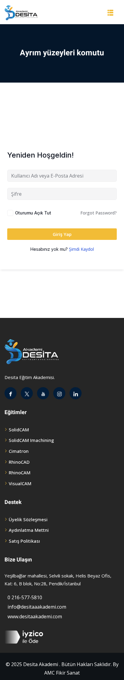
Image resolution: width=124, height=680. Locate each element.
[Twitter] (27, 393)
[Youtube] (43, 393)
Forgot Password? (98, 213)
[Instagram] (59, 393)
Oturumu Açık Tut (33, 212)
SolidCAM (19, 430)
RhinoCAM (19, 472)
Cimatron (19, 451)
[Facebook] (11, 393)
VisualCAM (20, 483)
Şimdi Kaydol (81, 249)
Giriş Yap (62, 234)
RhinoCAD (19, 462)
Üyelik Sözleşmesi (28, 519)
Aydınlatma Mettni (29, 530)
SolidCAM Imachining (31, 440)
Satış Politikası (24, 541)
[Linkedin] (76, 393)
